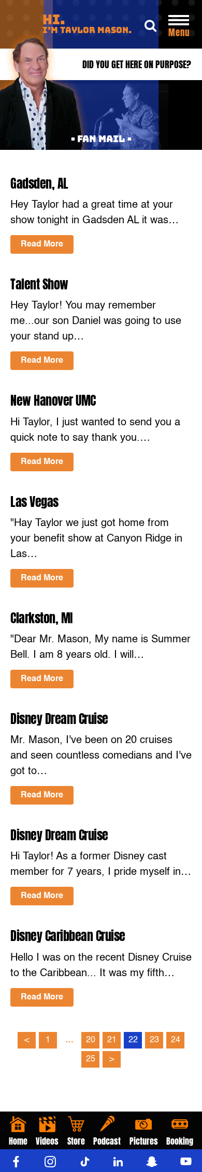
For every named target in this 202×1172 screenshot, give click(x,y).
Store (76, 1141)
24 (175, 1040)
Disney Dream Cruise (59, 719)
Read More (42, 244)
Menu (179, 32)
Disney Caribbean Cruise (67, 936)
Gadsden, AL (39, 183)
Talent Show (39, 284)
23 (154, 1040)
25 (90, 1059)
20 (90, 1040)
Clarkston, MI (41, 618)
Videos (47, 1141)
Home (18, 1141)
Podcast (107, 1141)
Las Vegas (34, 501)
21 (112, 1040)
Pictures (143, 1141)
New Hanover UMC (53, 400)
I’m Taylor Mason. (87, 24)
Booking (179, 1141)
